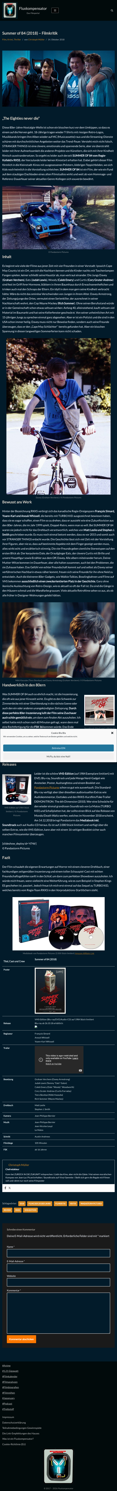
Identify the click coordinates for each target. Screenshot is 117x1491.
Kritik (73, 1203)
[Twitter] (9, 1188)
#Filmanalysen (10, 1381)
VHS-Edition (30, 1210)
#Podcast (7, 1403)
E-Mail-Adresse (16, 1261)
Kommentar (14, 1290)
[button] (112, 733)
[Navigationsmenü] (55, 10)
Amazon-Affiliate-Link (84, 953)
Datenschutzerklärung (14, 1422)
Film (4, 39)
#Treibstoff (8, 1409)
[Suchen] (112, 10)
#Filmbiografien (10, 1387)
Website (11, 1275)
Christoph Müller (36, 39)
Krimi (10, 39)
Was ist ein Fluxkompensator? (18, 1438)
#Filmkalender (9, 1376)
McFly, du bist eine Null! (58, 756)
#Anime (6, 1365)
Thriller (17, 39)
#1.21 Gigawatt (10, 1370)
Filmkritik (60, 1203)
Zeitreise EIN (58, 748)
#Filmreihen (8, 1392)
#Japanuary (8, 1398)
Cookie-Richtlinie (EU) (14, 1444)
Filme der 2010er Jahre (40, 1203)
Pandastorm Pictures (46, 787)
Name (10, 1246)
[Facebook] (5, 1188)
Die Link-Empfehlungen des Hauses (20, 1433)
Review (7, 1210)
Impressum (8, 1417)
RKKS (17, 1210)
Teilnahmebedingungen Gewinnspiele (21, 1427)
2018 (22, 1203)
